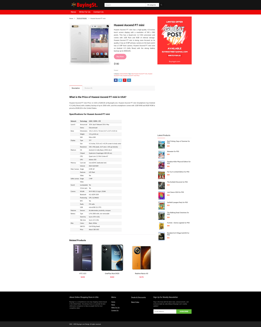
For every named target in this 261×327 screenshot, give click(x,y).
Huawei (116, 70)
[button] (108, 26)
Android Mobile (82, 18)
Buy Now (120, 56)
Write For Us (84, 12)
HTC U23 (82, 273)
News (73, 12)
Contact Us (98, 12)
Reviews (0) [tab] (88, 88)
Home (71, 18)
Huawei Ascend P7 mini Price (131, 75)
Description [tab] (76, 88)
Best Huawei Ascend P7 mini (139, 74)
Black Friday (135, 302)
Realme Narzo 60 (141, 273)
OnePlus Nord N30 (112, 273)
